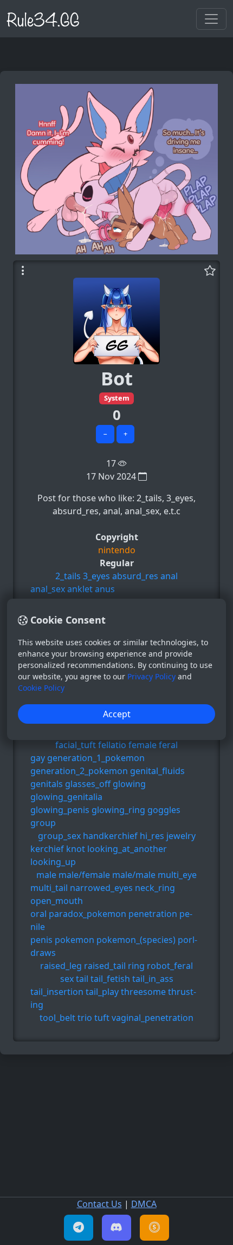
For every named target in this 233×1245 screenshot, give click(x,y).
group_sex (59, 836)
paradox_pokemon (87, 914)
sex (67, 979)
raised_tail (105, 966)
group (43, 823)
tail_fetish (110, 979)
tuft (101, 1018)
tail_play (102, 992)
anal (169, 576)
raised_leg (61, 966)
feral (168, 745)
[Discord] (116, 1228)
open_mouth (56, 901)
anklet (80, 589)
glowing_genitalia (66, 797)
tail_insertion (56, 992)
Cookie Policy (41, 688)
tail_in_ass (152, 979)
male (46, 875)
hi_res (152, 836)
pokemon (74, 940)
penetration (152, 914)
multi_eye (177, 875)
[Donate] (154, 1228)
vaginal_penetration (152, 1018)
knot (75, 849)
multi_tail (49, 888)
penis (41, 940)
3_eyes (96, 576)
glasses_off (88, 784)
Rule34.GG (43, 18)
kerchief (47, 849)
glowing (129, 784)
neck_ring (155, 888)
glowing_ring (118, 810)
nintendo (116, 550)
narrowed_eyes (101, 888)
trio (84, 1018)
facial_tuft (75, 745)
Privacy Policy (151, 676)
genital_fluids (157, 771)
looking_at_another (127, 849)
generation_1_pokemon (96, 758)
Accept (117, 714)
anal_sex (47, 589)
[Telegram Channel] (78, 1228)
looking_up (53, 862)
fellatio (112, 745)
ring (136, 966)
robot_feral (170, 966)
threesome (143, 992)
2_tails (68, 576)
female (142, 745)
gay (37, 758)
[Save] (210, 270)
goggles (163, 810)
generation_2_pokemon (79, 771)
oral (38, 914)
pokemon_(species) (136, 940)
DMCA (144, 1204)
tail (82, 979)
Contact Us (99, 1204)
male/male (134, 875)
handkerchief (110, 836)
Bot (117, 378)
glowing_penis (59, 810)
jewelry (181, 836)
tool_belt (57, 1018)
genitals (46, 784)
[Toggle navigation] (211, 19)
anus (105, 589)
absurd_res (135, 576)
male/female (84, 875)
